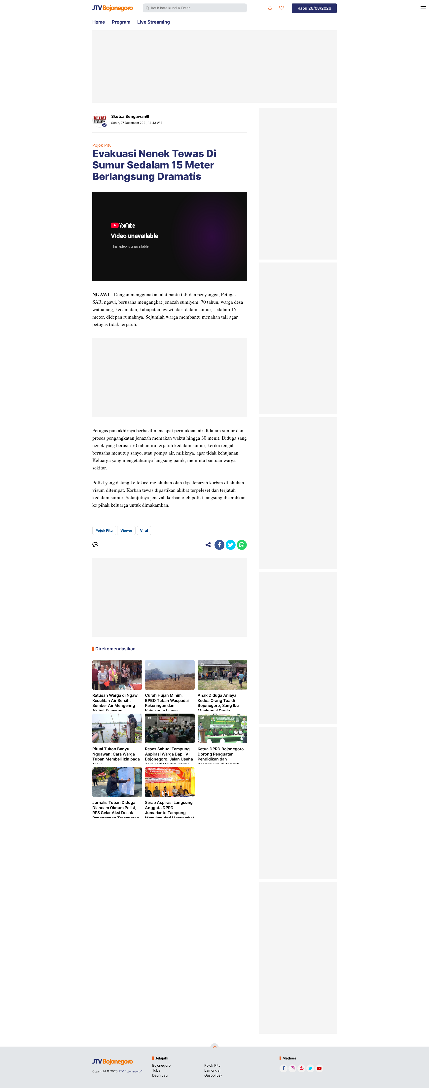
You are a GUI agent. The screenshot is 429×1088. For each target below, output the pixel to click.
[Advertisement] (214, 66)
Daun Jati (160, 1075)
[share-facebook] (219, 545)
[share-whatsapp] (242, 545)
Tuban (157, 1070)
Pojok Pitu (101, 145)
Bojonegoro (161, 1065)
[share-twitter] (231, 545)
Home (98, 22)
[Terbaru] (270, 8)
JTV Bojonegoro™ (130, 1071)
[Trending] (281, 8)
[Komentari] (95, 545)
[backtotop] (214, 1047)
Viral (144, 530)
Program (121, 22)
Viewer (126, 530)
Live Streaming (153, 22)
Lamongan (212, 1070)
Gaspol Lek (213, 1075)
